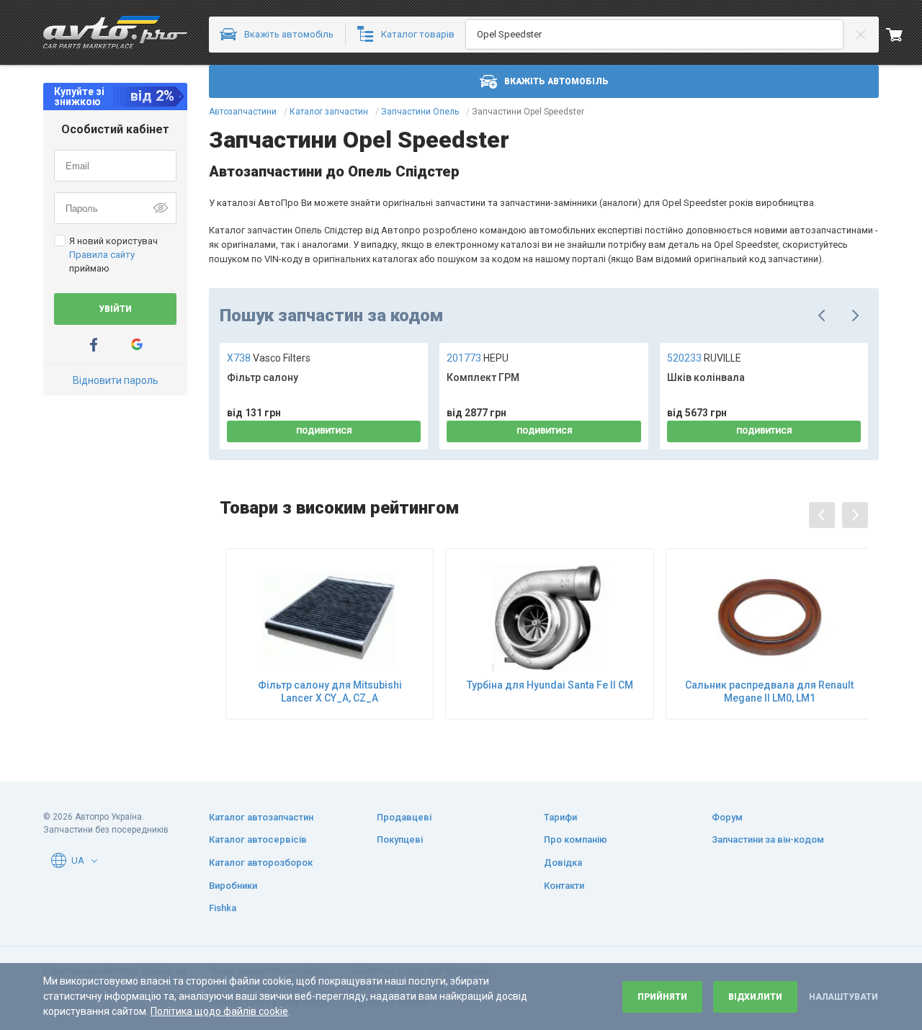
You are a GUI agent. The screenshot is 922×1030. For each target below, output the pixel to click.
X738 (268, 358)
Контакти (564, 885)
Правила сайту (102, 254)
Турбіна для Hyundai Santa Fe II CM (550, 685)
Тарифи (560, 817)
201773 (478, 358)
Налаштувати (843, 997)
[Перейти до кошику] (904, 34)
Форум (727, 817)
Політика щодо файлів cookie (219, 1011)
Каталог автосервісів (258, 839)
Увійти (115, 309)
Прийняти (662, 997)
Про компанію (575, 839)
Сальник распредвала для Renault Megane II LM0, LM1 (769, 691)
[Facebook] (93, 344)
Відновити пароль (115, 380)
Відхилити (755, 997)
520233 (704, 358)
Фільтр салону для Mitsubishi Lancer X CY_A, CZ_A (330, 691)
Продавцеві (404, 817)
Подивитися (324, 431)
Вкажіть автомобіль (556, 81)
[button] (94, 861)
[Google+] (136, 344)
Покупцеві (400, 839)
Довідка (563, 862)
